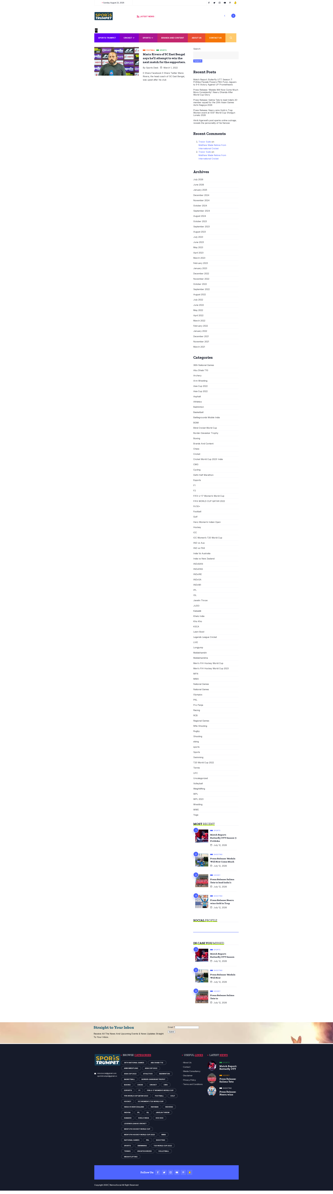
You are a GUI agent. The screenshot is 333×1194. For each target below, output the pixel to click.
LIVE (195, 642)
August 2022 (199, 294)
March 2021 (199, 347)
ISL (195, 595)
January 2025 (200, 190)
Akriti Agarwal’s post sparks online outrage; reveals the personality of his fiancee (214, 121)
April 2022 (198, 315)
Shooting (197, 736)
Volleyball (198, 783)
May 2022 (198, 310)
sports (196, 747)
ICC (195, 532)
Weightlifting (199, 788)
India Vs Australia (201, 553)
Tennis (196, 768)
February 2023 (200, 263)
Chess (196, 449)
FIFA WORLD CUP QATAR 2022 (209, 501)
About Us (196, 38)
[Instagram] (170, 1172)
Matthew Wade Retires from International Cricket (212, 147)
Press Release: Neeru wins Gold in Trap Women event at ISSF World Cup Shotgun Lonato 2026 (214, 112)
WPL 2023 (198, 799)
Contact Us (215, 38)
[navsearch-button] (96, 30)
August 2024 (199, 216)
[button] (224, 16)
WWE (196, 809)
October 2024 (200, 205)
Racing (196, 710)
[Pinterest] (183, 1172)
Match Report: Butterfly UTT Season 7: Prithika (223, 837)
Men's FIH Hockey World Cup (208, 663)
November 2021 (201, 341)
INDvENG (198, 569)
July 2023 (198, 237)
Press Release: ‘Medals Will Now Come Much (222, 860)
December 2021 (201, 336)
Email (171, 1027)
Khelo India (198, 616)
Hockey (197, 527)
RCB (195, 715)
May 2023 (198, 247)
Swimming (198, 757)
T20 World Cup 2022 (203, 762)
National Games (201, 684)
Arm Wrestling (200, 381)
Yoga (195, 815)
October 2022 (200, 284)
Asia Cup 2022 (200, 386)
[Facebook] (157, 1172)
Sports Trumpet (107, 38)
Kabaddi (197, 611)
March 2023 (199, 258)
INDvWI (197, 585)
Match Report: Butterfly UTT (228, 1067)
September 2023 (201, 226)
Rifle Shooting (200, 726)
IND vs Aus (199, 543)
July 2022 (198, 299)
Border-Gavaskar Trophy (205, 433)
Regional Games (201, 721)
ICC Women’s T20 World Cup (207, 537)
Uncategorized (200, 778)
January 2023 (200, 268)
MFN (195, 673)
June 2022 (198, 305)
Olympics (197, 694)
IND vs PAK (199, 548)
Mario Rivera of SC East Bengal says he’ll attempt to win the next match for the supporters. (164, 58)
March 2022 (199, 320)
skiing (196, 741)
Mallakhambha (200, 658)
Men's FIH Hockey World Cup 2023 (211, 668)
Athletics (197, 402)
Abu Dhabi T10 (201, 370)
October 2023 (200, 221)
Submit (171, 1032)
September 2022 (201, 289)
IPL (195, 590)
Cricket (128, 38)
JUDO (196, 606)
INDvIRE (197, 574)
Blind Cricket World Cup (205, 428)
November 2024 (201, 200)
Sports (147, 38)
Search (196, 48)
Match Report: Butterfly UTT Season (222, 955)
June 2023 (198, 242)
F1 (194, 485)
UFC (195, 773)
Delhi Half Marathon (203, 475)
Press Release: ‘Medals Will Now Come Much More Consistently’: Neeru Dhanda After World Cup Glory (215, 92)
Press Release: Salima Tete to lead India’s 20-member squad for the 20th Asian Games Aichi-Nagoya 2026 (215, 102)
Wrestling (197, 804)
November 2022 (201, 279)
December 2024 (201, 195)
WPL (195, 794)
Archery (197, 375)
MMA (196, 679)
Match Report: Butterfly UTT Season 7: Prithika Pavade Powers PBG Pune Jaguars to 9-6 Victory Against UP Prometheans (214, 82)
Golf (195, 517)
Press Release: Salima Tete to (222, 997)
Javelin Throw (200, 600)
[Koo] (189, 1172)
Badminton (198, 407)
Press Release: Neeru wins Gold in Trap (222, 902)
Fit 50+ (196, 506)
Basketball (198, 412)
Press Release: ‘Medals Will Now (222, 976)
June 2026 (198, 184)
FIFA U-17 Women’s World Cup (208, 496)
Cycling (196, 470)
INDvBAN (198, 564)
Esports (197, 480)
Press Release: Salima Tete (227, 1080)
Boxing (196, 438)
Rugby (196, 731)
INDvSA (197, 579)
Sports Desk (152, 67)
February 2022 (200, 326)
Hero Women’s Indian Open (207, 522)
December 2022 (201, 273)
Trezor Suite (204, 141)
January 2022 (200, 331)
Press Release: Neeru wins (227, 1093)
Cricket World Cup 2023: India (208, 459)
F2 (194, 490)
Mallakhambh (200, 653)
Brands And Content (172, 38)
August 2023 (199, 232)
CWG (195, 464)
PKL (195, 700)
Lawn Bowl (198, 632)
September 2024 (201, 211)
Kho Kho (197, 621)
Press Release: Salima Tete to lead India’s (222, 881)
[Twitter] (164, 1172)
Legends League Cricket (205, 637)
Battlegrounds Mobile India (206, 417)
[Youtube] (177, 1172)
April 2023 (198, 253)
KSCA (196, 626)
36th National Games (203, 365)
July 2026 (198, 179)
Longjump (198, 647)
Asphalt (197, 396)
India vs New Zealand (203, 558)
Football (197, 511)
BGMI (196, 422)
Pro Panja (198, 705)
